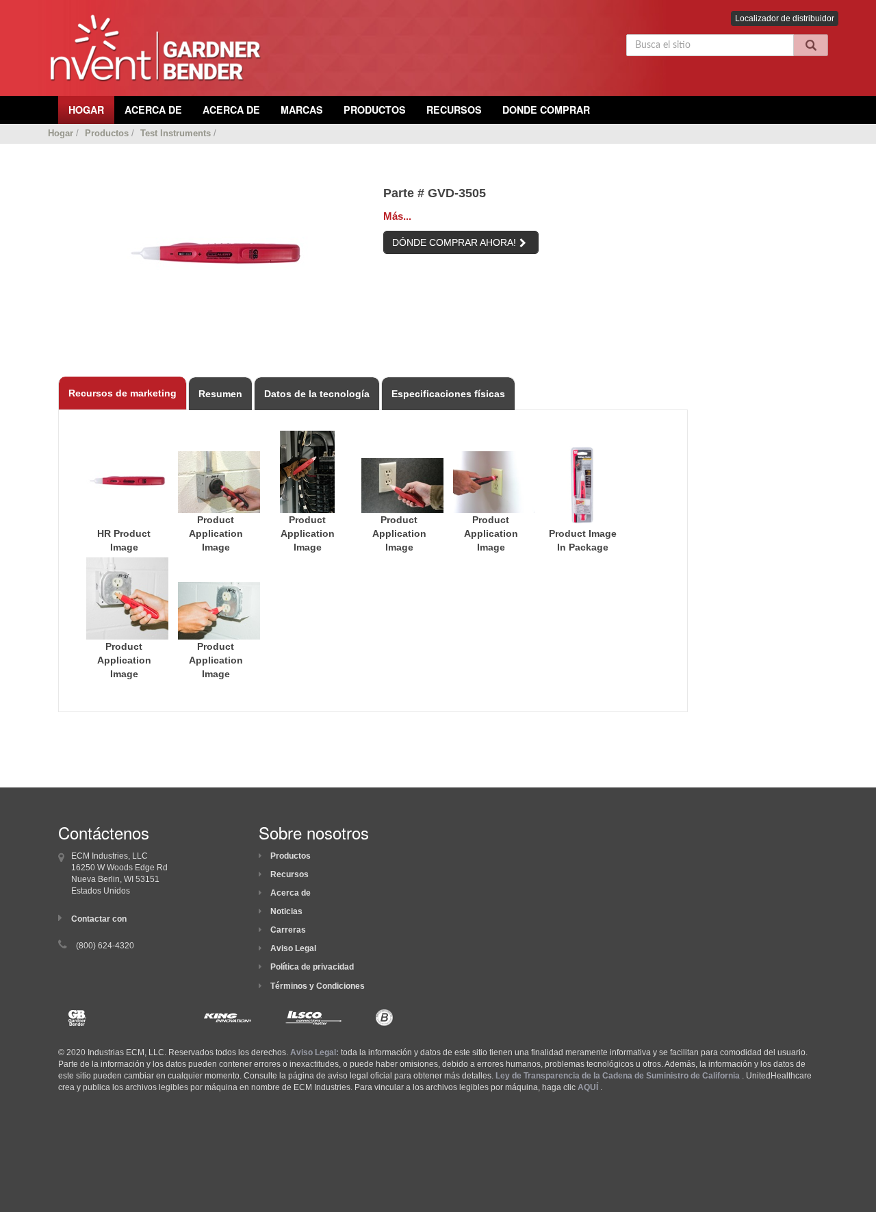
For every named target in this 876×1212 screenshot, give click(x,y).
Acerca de (290, 893)
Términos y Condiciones (317, 986)
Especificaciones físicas (448, 393)
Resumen (220, 393)
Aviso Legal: (314, 1052)
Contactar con (99, 919)
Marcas (302, 109)
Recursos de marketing (122, 393)
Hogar (60, 133)
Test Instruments (175, 133)
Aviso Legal (293, 948)
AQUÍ (588, 1087)
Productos (375, 109)
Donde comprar (546, 109)
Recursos (454, 109)
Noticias (286, 911)
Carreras (288, 930)
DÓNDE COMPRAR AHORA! (454, 242)
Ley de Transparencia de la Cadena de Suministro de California (617, 1076)
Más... (397, 216)
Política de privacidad (312, 967)
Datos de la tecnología (317, 393)
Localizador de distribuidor (784, 18)
